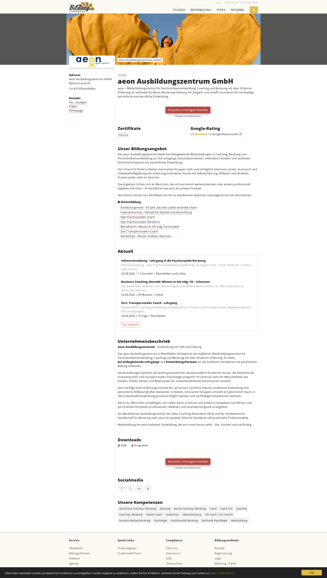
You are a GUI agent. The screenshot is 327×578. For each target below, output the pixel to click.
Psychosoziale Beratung (184, 520)
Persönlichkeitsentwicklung (134, 520)
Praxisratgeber (127, 548)
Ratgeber (237, 10)
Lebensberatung (191, 514)
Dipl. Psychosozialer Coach (138, 217)
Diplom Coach (154, 514)
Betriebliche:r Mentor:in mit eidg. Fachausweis (150, 226)
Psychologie (160, 520)
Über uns (172, 548)
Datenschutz (174, 563)
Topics (221, 10)
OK (312, 573)
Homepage (76, 110)
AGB (123, 445)
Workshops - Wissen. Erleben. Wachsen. (146, 236)
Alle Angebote (131, 324)
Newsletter (76, 548)
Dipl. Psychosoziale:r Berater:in (140, 222)
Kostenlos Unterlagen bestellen (188, 110)
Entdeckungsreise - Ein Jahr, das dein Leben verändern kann (159, 207)
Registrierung (223, 553)
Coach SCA (226, 508)
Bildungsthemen (79, 553)
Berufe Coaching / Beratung (190, 508)
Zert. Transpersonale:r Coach (139, 231)
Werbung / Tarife (225, 563)
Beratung (165, 508)
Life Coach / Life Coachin (219, 514)
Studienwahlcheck (129, 553)
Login (218, 558)
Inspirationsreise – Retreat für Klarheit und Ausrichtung (156, 212)
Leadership (172, 514)
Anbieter (74, 558)
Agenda (74, 563)
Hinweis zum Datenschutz (188, 116)
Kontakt (220, 548)
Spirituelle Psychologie (214, 520)
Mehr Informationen (223, 573)
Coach (213, 508)
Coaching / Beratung (131, 514)
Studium (179, 10)
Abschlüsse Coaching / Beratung (137, 508)
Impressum (173, 553)
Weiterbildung (200, 10)
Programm (141, 445)
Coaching (241, 508)
